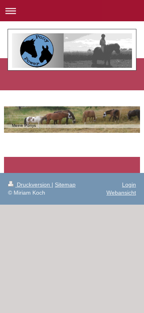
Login (129, 184)
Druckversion (33, 184)
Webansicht (121, 192)
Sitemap (65, 184)
